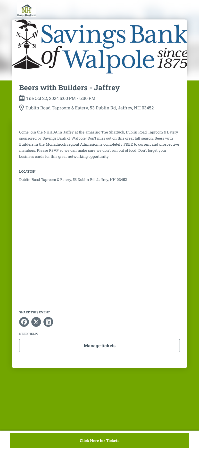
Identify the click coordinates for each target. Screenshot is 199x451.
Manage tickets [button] (100, 345)
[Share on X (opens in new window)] (36, 322)
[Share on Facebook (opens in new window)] (24, 322)
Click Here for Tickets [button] (99, 440)
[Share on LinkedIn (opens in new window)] (48, 322)
